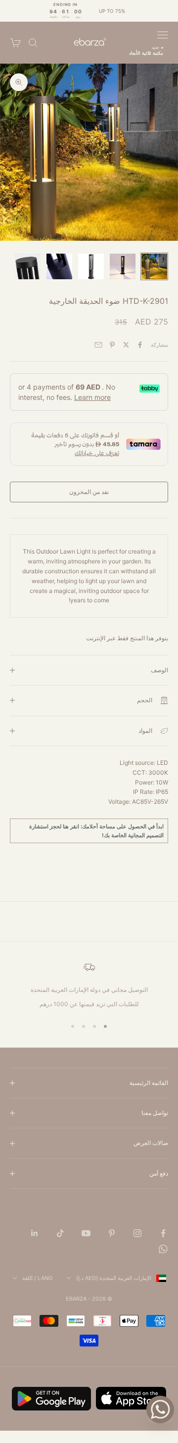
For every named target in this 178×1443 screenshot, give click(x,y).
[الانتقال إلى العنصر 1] (154, 266)
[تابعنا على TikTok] (60, 1233)
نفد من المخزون (89, 491)
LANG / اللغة (37, 1278)
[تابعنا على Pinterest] (112, 1233)
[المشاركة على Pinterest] (112, 345)
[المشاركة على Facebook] (140, 345)
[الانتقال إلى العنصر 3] (91, 266)
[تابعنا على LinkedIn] (35, 1233)
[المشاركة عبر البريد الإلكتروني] (98, 345)
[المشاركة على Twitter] (126, 345)
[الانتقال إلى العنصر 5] (28, 266)
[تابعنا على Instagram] (137, 1233)
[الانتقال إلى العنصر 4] (59, 266)
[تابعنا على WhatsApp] (163, 1249)
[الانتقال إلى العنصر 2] (122, 266)
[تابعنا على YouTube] (86, 1233)
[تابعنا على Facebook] (163, 1233)
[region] (89, 985)
